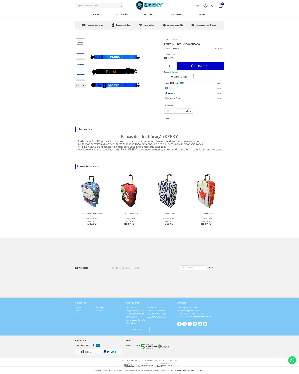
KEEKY (221, 49)
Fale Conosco (131, 308)
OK (188, 111)
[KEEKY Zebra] (167, 200)
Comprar (202, 66)
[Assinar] (211, 268)
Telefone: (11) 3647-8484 (187, 308)
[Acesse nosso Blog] (205, 323)
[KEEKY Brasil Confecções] (149, 5)
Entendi (201, 370)
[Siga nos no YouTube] (189, 323)
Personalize (174, 40)
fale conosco (138, 329)
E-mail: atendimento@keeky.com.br (190, 314)
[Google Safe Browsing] (163, 346)
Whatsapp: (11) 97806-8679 (188, 311)
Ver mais (91, 225)
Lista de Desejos (181, 77)
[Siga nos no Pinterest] (200, 323)
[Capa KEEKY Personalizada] (91, 200)
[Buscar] (120, 5)
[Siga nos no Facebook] (179, 323)
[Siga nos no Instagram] (194, 323)
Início (166, 40)
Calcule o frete (168, 105)
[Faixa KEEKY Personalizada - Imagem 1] (80, 43)
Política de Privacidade (156, 311)
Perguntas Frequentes (134, 311)
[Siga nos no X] (184, 323)
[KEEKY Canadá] (206, 200)
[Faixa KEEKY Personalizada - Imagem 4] (80, 74)
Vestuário (79, 311)
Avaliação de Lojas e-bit (133, 345)
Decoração (100, 308)
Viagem (78, 308)
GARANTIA (151, 308)
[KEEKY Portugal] (129, 200)
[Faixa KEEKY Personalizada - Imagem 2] (80, 53)
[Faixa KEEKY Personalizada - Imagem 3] (80, 64)
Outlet (77, 314)
